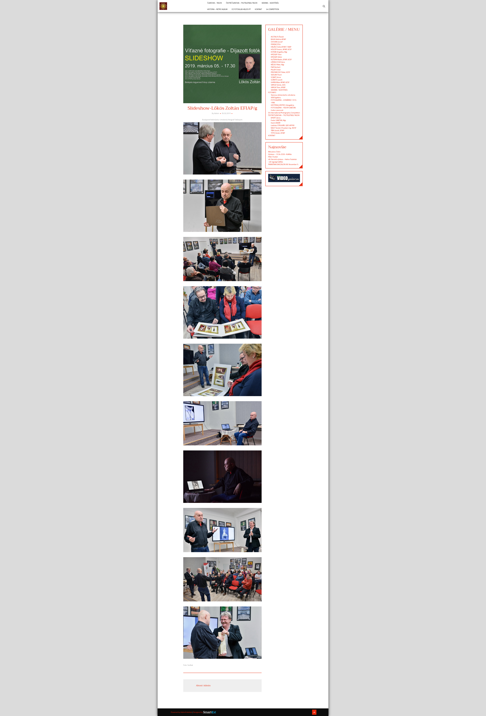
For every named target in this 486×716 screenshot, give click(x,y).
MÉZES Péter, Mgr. (277, 64)
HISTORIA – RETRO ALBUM (217, 9)
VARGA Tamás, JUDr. (278, 84)
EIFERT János (276, 117)
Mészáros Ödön (274, 151)
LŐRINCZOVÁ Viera (278, 62)
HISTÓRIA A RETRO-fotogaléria (282, 105)
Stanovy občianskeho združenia (283, 95)
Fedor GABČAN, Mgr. (278, 120)
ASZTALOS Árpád (277, 36)
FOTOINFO (272, 92)
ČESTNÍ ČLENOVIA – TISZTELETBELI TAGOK (241, 3)
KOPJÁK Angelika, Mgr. (279, 52)
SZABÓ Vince (276, 77)
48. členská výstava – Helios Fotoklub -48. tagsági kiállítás (282, 160)
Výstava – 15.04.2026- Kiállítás (280, 154)
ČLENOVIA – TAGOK (214, 3)
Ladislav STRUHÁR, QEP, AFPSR (282, 125)
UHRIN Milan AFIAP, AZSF (280, 82)
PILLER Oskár (276, 69)
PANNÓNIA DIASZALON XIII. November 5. (283, 164)
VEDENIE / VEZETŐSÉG (279, 90)
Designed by (198, 712)
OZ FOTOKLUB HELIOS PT (241, 9)
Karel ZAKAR (275, 122)
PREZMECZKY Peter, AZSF (280, 72)
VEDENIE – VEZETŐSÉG (270, 3)
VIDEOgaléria (276, 97)
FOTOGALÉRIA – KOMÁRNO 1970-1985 (284, 101)
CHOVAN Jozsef (276, 41)
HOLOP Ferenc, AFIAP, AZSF (281, 49)
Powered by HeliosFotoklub (181, 712)
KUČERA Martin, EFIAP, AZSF (281, 59)
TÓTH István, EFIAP (278, 133)
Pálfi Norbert (276, 67)
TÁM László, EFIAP (277, 130)
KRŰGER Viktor (276, 57)
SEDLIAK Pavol (276, 74)
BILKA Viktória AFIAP (278, 39)
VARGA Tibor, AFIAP (278, 87)
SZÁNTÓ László (276, 79)
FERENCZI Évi (276, 44)
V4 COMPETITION (272, 9)
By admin (215, 113)
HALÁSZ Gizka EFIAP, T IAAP (281, 46)
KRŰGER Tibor (276, 54)
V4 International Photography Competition (284, 112)
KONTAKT (258, 9)
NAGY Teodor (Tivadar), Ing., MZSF (283, 128)
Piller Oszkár (273, 156)
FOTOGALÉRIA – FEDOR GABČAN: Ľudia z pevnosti (283, 108)
